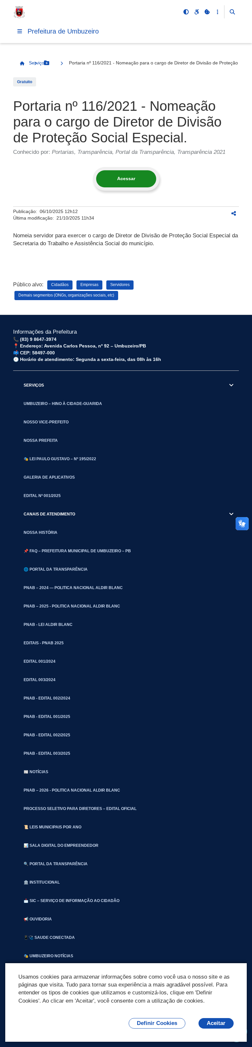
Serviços (38, 62)
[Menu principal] (19, 31)
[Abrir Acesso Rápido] (217, 12)
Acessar (126, 178)
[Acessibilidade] (196, 12)
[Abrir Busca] (232, 11)
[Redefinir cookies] (207, 12)
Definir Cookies (157, 1023)
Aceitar (216, 1023)
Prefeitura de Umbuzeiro (63, 31)
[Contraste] (186, 12)
